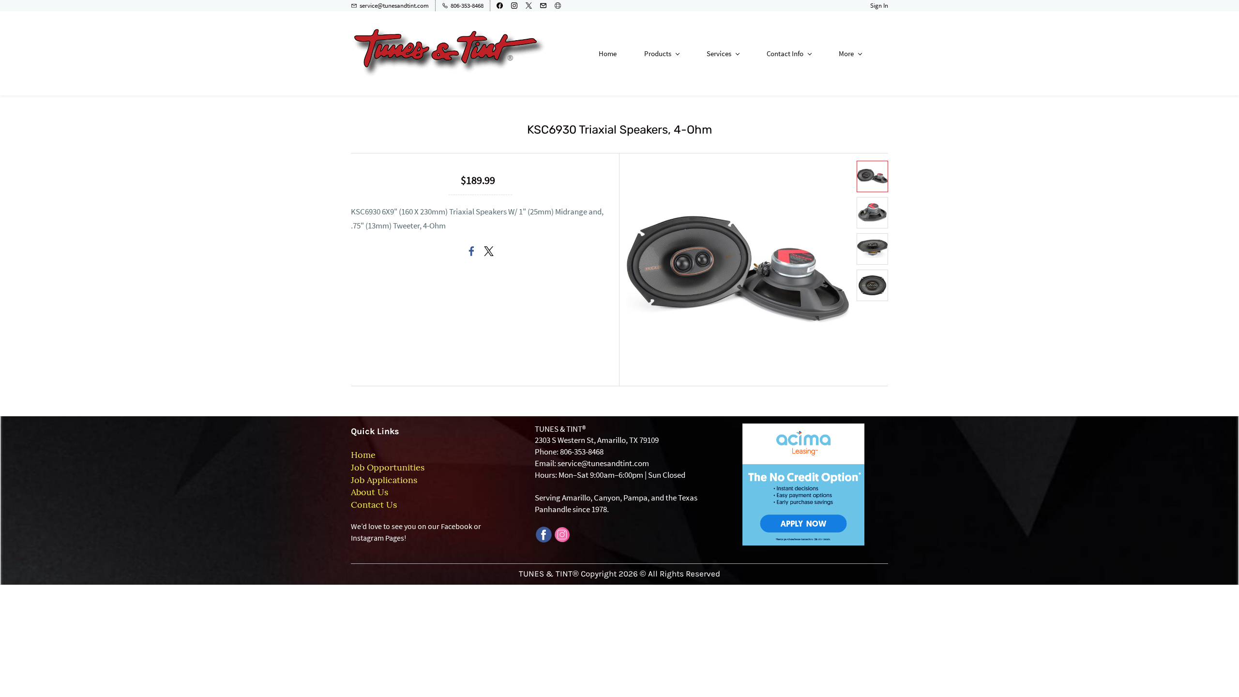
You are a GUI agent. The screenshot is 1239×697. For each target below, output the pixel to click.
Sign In (879, 5)
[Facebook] (471, 251)
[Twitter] (489, 251)
